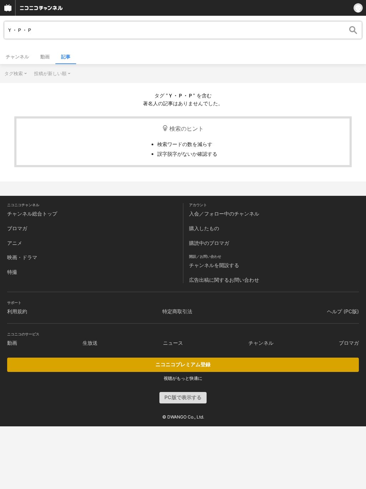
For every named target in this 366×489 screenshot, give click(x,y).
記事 (65, 56)
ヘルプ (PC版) (343, 311)
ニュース (173, 343)
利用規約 (17, 311)
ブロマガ (17, 228)
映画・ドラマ (22, 257)
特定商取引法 (177, 311)
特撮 (12, 272)
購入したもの (204, 228)
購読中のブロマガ (209, 243)
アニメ (14, 243)
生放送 (90, 343)
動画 (45, 56)
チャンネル (17, 56)
